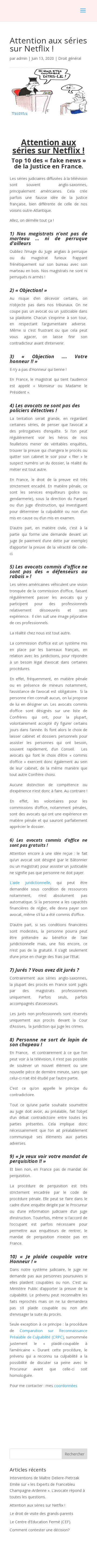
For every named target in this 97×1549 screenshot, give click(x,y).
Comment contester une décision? (40, 1529)
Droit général (69, 58)
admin (21, 58)
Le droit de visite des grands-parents (41, 1513)
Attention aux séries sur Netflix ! (37, 1505)
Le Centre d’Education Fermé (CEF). (40, 1521)
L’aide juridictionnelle (30, 882)
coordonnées (65, 1385)
